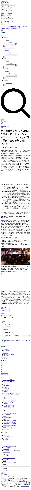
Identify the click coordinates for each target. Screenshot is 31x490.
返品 (4, 416)
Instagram (5, 329)
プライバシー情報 (8, 402)
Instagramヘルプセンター (9, 423)
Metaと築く (6, 68)
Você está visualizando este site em (8, 5)
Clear (2, 120)
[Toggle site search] (1, 87)
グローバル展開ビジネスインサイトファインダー (16, 203)
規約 (4, 419)
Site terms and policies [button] (8, 354)
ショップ (5, 37)
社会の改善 (6, 449)
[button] (2, 24)
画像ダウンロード (5, 309)
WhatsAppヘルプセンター (9, 425)
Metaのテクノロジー (8, 48)
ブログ (5, 387)
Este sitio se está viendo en (7, 18)
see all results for (4, 121)
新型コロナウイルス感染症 (10, 462)
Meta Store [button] (5, 349)
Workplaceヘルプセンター (9, 427)
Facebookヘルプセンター (9, 420)
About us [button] (5, 353)
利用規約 (5, 404)
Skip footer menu (4, 373)
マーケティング (5, 315)
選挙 (4, 461)
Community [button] (6, 350)
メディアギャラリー (8, 436)
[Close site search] (2, 123)
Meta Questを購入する (8, 380)
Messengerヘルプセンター (9, 422)
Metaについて (6, 58)
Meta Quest (6, 426)
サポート (5, 80)
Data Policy (3, 472)
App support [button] (6, 355)
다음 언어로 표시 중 (6, 16)
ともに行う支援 (7, 447)
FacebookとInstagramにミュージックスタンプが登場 (16, 340)
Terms (2, 473)
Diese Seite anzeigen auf (6, 7)
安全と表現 (6, 459)
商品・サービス (7, 324)
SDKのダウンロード (8, 390)
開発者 (5, 391)
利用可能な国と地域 (8, 407)
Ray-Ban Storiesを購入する (10, 401)
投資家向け (6, 439)
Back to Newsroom (5, 126)
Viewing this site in (5, 2)
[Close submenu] (16, 44)
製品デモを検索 (7, 417)
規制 (4, 464)
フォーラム (6, 384)
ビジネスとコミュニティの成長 (11, 450)
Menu (7, 40)
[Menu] (2, 30)
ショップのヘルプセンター (10, 413)
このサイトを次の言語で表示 (8, 13)
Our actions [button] (6, 351)
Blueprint (3, 220)
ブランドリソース (8, 438)
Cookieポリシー (25, 486)
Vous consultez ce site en (6, 10)
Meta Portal (6, 429)
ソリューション (5, 170)
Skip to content (4, 1)
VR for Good (6, 383)
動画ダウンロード (5, 310)
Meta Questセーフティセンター (11, 394)
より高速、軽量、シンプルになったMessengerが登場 (16, 335)
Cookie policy (4, 474)
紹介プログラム (7, 385)
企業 (10, 315)
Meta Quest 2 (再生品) (8, 381)
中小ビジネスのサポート (9, 446)
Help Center (9, 83)
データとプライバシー (9, 458)
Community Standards (6, 470)
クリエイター (6, 388)
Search (2, 118)
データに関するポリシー (9, 405)
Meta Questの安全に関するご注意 (11, 393)
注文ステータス (7, 414)
